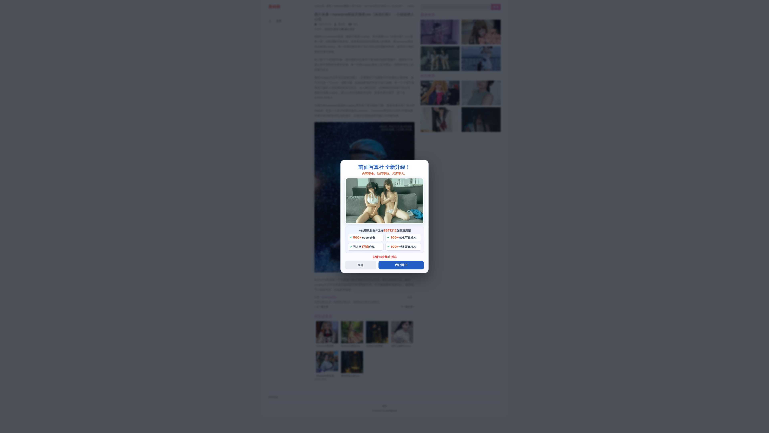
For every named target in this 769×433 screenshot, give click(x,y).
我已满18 (401, 265)
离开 (361, 265)
